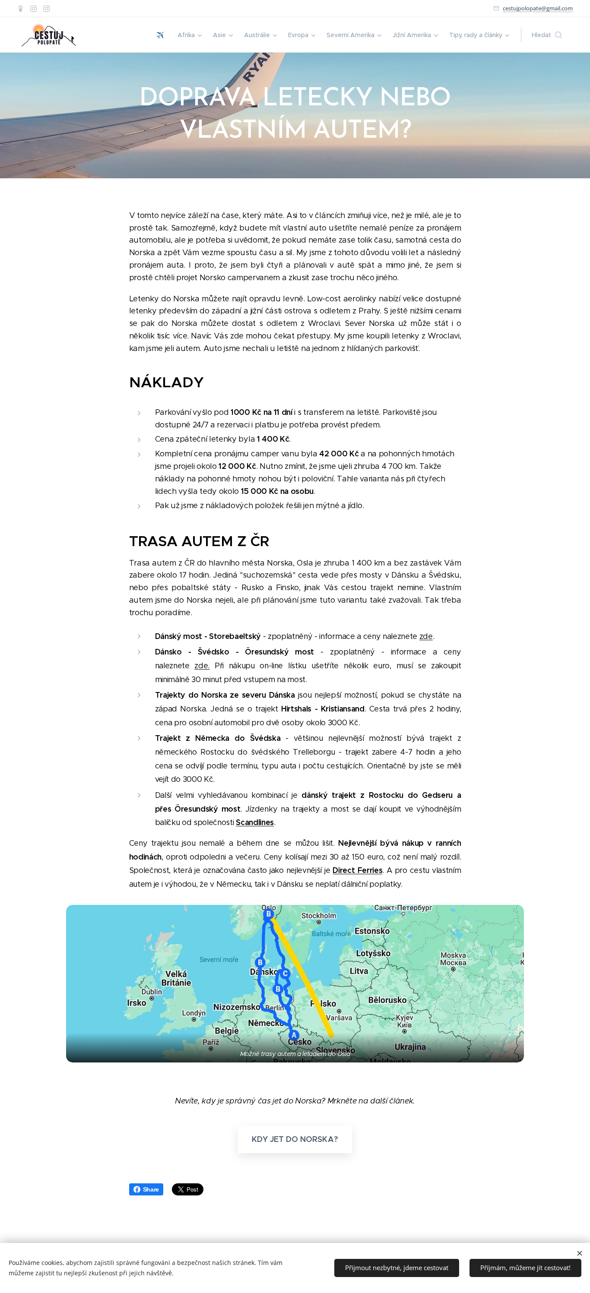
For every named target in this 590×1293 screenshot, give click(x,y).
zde (426, 636)
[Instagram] (33, 8)
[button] (547, 35)
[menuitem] (162, 35)
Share (151, 1189)
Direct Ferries (357, 870)
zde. (201, 665)
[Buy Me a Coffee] (20, 8)
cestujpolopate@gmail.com (538, 8)
